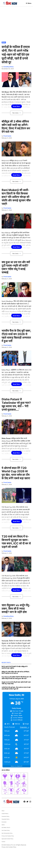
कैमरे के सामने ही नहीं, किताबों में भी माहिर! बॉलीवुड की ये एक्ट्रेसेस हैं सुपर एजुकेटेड (14, 667)
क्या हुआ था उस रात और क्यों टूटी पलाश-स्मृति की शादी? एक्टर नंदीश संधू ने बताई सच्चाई (16, 267)
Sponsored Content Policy (7, 838)
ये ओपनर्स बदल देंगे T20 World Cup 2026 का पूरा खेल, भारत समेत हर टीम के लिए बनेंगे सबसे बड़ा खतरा (16, 473)
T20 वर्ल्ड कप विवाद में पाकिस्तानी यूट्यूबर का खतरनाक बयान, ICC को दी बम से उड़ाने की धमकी (16, 542)
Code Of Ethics (5, 813)
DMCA (3, 824)
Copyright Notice (5, 819)
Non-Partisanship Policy (7, 833)
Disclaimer (4, 822)
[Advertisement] (16, 23)
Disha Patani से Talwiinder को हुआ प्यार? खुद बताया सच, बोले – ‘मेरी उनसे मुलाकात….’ (16, 404)
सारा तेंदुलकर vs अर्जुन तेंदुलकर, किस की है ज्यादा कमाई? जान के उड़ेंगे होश (16, 608)
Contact (3, 841)
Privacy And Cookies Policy (8, 836)
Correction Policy (5, 816)
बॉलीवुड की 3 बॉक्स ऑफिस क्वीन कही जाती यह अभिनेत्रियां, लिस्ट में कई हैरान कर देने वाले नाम (16, 126)
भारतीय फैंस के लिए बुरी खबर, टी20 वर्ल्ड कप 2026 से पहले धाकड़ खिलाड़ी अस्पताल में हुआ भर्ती (16, 336)
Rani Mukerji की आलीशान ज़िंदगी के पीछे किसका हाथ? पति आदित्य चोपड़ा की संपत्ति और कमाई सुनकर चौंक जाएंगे (16, 196)
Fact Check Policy (6, 830)
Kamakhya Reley (9, 66)
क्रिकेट (3, 42)
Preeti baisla (7, 136)
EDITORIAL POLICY (6, 827)
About (3, 810)
